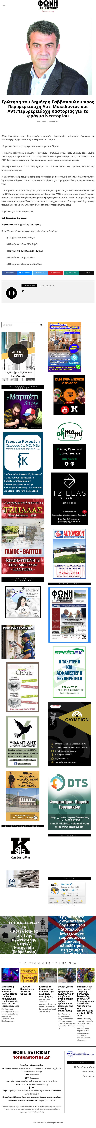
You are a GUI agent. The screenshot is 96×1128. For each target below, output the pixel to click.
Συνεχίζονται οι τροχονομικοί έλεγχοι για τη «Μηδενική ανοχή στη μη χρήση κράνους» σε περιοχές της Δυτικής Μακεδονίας (66, 998)
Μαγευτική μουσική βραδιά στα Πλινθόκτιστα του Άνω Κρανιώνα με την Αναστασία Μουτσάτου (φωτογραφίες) (10, 996)
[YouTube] (33, 1087)
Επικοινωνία (88, 1076)
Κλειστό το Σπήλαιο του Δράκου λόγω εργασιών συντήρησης (46, 991)
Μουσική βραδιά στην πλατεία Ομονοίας (27, 990)
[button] (41, 325)
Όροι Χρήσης (88, 1071)
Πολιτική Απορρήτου (84, 1067)
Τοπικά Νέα (54, 122)
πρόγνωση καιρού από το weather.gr (64, 905)
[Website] (23, 291)
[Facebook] (29, 1087)
